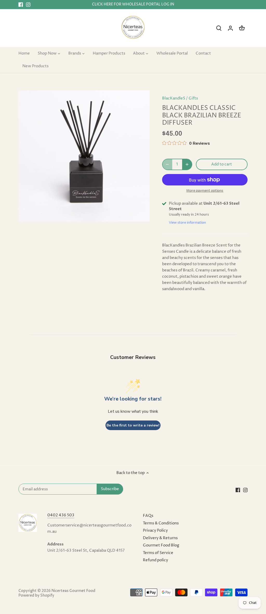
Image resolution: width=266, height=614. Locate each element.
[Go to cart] (242, 28)
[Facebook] (20, 4)
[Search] (219, 28)
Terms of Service (158, 553)
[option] (84, 156)
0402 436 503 (60, 515)
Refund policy (155, 560)
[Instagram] (28, 4)
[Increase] (187, 164)
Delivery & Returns (160, 538)
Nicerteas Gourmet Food (73, 591)
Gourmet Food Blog (161, 545)
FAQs (148, 515)
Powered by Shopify (36, 595)
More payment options (204, 190)
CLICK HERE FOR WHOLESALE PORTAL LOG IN (133, 4)
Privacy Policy (155, 530)
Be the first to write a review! (133, 425)
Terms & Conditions (161, 523)
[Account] (230, 28)
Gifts (193, 98)
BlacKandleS (173, 98)
